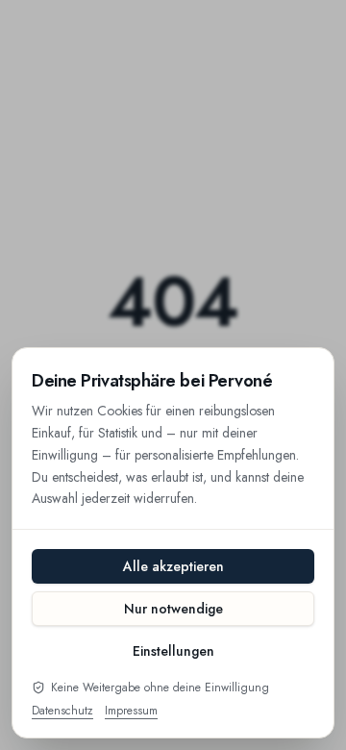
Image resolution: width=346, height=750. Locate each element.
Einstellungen (173, 651)
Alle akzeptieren (173, 566)
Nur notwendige (173, 608)
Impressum (131, 710)
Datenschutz (62, 710)
